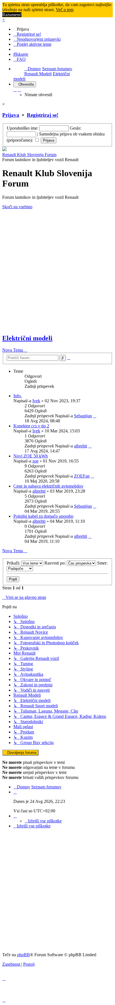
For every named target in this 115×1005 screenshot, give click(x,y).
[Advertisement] (57, 271)
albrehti (80, 446)
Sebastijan (83, 415)
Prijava (10, 115)
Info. (17, 395)
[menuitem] (21, 29)
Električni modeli (27, 338)
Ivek (36, 400)
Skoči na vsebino (17, 206)
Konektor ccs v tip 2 (31, 425)
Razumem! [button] (11, 14)
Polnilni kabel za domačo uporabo (43, 516)
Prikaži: (14, 563)
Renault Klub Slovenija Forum (29, 154)
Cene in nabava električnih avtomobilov (48, 486)
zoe (35, 461)
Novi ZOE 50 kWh (30, 456)
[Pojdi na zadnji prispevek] (94, 415)
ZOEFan (82, 476)
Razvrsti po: (55, 563)
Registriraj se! (42, 115)
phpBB (23, 954)
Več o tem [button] (64, 9)
